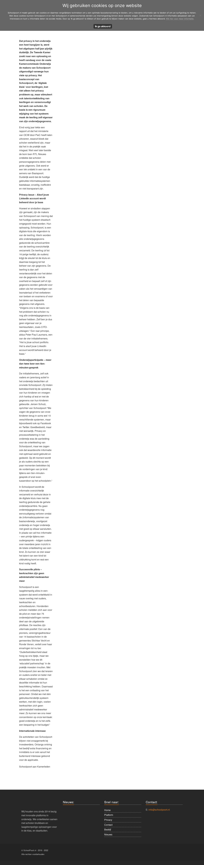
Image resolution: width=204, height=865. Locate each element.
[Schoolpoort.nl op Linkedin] (163, 852)
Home (107, 810)
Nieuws (108, 834)
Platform (108, 815)
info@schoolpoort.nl (159, 809)
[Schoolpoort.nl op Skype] (155, 852)
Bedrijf (107, 829)
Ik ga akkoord (103, 26)
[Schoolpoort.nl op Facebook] (147, 852)
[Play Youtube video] (36, 773)
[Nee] (200, 15)
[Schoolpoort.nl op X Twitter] (171, 852)
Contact (108, 824)
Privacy (108, 819)
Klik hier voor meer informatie (180, 18)
